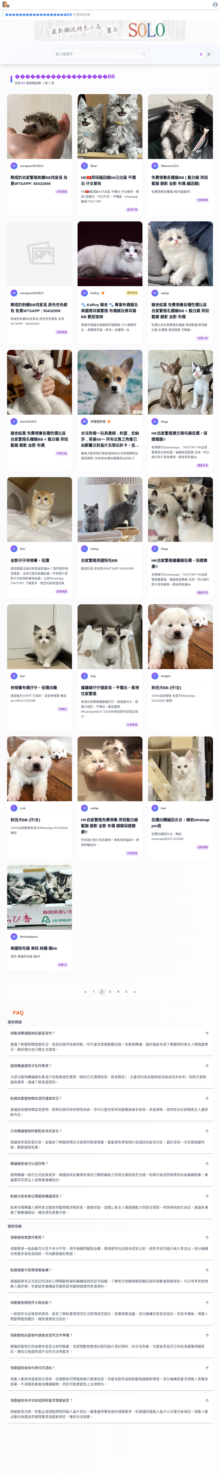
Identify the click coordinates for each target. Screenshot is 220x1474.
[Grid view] (201, 54)
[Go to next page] (134, 992)
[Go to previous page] (85, 992)
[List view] (208, 54)
